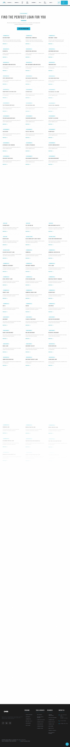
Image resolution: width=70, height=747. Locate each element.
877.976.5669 (63, 720)
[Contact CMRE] (67, 744)
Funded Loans (40, 728)
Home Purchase (29, 714)
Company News (40, 726)
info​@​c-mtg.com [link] (64, 723)
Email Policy (51, 728)
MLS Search (39, 714)
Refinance (28, 716)
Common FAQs (51, 719)
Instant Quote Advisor (40, 717)
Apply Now (28, 725)
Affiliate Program (52, 717)
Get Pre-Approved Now (23, 28)
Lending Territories (51, 715)
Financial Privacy (52, 730)
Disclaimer (51, 726)
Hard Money (28, 723)
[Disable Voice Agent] (59, 2)
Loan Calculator (41, 719)
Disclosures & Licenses (51, 733)
